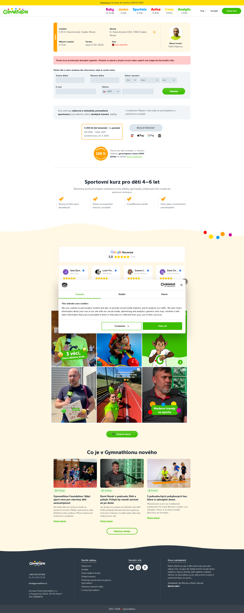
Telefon (105, 87)
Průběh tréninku (88, 577)
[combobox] (111, 91)
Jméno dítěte (62, 75)
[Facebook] (145, 567)
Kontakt (84, 569)
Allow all (162, 326)
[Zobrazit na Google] (65, 272)
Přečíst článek (60, 521)
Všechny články (122, 531)
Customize (120, 326)
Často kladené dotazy (91, 573)
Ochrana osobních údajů (92, 587)
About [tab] (164, 294)
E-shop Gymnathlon (90, 590)
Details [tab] (122, 294)
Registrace (105, 2)
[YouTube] (131, 567)
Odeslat (174, 91)
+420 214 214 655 (37, 574)
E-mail (59, 87)
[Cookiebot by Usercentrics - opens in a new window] (163, 285)
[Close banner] (181, 285)
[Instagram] (138, 567)
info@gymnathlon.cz (38, 583)
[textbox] (110, 91)
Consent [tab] (79, 294)
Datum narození (132, 75)
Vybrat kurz (124, 434)
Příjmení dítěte (97, 75)
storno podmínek (134, 157)
